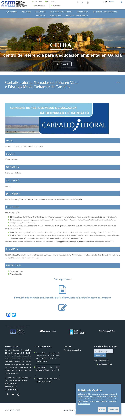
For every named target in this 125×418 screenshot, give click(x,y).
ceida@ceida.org (40, 5)
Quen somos (11, 12)
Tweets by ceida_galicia (72, 350)
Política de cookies (105, 364)
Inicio (118, 82)
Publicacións (56, 16)
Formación (40, 12)
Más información (84, 404)
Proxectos (41, 16)
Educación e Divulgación (61, 12)
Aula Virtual (56, 5)
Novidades (26, 12)
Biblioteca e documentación (105, 12)
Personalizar (113, 409)
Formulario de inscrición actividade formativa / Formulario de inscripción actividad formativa (62, 297)
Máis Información (62, 64)
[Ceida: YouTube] (87, 2)
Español (111, 1)
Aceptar (102, 409)
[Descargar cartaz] (62, 292)
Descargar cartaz (62, 279)
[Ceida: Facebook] (77, 2)
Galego (105, 1)
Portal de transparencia (77, 16)
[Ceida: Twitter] (82, 2)
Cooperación (82, 12)
